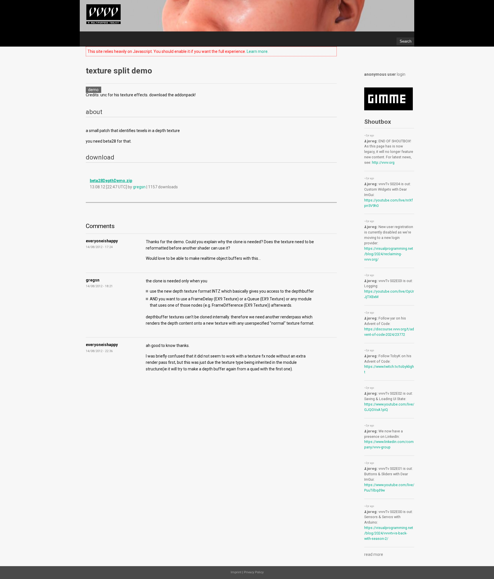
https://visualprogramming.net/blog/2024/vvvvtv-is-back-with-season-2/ (388, 533)
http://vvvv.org (383, 162)
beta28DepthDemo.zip (111, 180)
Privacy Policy (254, 572)
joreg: (372, 141)
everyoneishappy (102, 241)
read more (373, 554)
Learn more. (257, 51)
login (401, 74)
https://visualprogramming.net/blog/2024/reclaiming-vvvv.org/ (388, 253)
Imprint (236, 572)
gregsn (139, 187)
